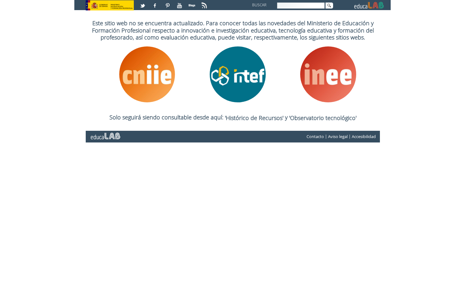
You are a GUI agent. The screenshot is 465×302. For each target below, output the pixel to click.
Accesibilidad (364, 136)
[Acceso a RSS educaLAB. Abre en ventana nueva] (205, 3)
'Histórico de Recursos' (255, 118)
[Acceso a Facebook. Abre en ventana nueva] (155, 3)
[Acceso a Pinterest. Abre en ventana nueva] (168, 3)
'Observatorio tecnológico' (322, 118)
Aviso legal (338, 136)
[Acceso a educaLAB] (105, 133)
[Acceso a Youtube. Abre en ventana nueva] (180, 3)
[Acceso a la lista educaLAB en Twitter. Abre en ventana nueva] (143, 3)
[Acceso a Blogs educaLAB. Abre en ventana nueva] (192, 3)
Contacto (315, 136)
